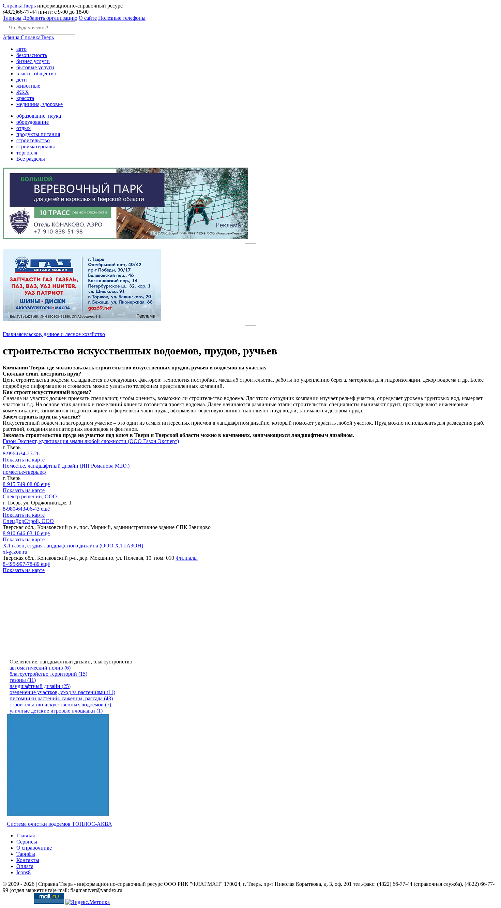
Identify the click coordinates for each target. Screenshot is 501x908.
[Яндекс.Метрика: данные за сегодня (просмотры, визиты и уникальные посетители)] (87, 902)
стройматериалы (35, 146)
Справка (19, 6)
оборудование (32, 122)
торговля (26, 153)
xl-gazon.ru (15, 552)
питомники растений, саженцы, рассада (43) (61, 698)
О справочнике (34, 848)
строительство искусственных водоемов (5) (60, 704)
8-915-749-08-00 (22, 484)
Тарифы (12, 18)
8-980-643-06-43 (22, 509)
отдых (23, 128)
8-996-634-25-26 (21, 453)
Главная (12, 334)
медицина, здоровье (39, 104)
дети (21, 80)
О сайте (88, 18)
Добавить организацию (50, 18)
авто (21, 49)
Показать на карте (24, 460)
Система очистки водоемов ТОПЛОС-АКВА (59, 824)
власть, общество (36, 73)
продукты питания (38, 134)
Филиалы (187, 558)
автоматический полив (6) (40, 668)
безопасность (31, 55)
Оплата (24, 866)
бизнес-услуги (33, 61)
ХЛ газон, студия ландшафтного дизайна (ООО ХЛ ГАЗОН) (73, 545)
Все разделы (30, 159)
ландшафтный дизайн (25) (40, 686)
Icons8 (23, 872)
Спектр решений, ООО (30, 496)
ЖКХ (22, 92)
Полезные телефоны (122, 18)
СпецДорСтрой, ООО (28, 521)
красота (25, 98)
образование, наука (38, 116)
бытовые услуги (35, 67)
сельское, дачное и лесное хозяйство (63, 334)
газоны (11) (23, 680)
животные (28, 86)
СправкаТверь (28, 37)
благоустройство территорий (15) (48, 674)
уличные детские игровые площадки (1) (56, 711)
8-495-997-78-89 (22, 564)
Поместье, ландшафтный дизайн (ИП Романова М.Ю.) (66, 466)
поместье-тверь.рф (24, 472)
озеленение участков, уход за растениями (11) (62, 692)
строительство (33, 140)
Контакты (27, 860)
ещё (45, 484)
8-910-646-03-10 (22, 533)
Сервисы (26, 842)
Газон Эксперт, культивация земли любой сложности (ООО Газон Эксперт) (91, 441)
